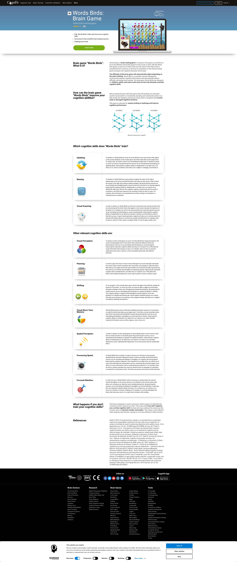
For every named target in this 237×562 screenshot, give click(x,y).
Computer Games (94, 493)
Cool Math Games (153, 530)
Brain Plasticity (72, 499)
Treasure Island (115, 507)
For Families (151, 491)
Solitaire (112, 501)
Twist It (131, 526)
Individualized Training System (157, 513)
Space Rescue (114, 517)
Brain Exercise (152, 511)
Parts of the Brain (73, 495)
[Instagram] (118, 478)
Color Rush (113, 532)
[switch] (95, 558)
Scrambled (113, 526)
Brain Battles (152, 536)
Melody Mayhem (115, 530)
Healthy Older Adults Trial (96, 495)
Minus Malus (133, 517)
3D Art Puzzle (114, 534)
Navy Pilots (92, 497)
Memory (70, 515)
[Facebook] (105, 478)
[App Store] (162, 478)
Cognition (70, 503)
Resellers (150, 505)
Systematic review (94, 507)
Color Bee (132, 501)
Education (151, 497)
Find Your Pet (114, 528)
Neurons (70, 497)
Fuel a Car (132, 513)
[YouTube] (114, 478)
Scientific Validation (52, 3)
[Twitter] (109, 478)
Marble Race (114, 521)
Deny (179, 556)
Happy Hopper (133, 491)
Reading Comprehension (155, 532)
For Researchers (153, 495)
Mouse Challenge (134, 519)
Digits (131, 499)
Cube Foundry (133, 507)
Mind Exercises (152, 519)
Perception (71, 517)
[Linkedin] (122, 478)
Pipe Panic (113, 497)
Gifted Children (152, 534)
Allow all (179, 546)
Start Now (89, 48)
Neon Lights (114, 509)
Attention (70, 519)
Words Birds (133, 532)
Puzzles (131, 495)
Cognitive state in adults (96, 505)
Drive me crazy (114, 511)
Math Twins (132, 515)
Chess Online (114, 491)
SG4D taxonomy (94, 509)
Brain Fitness (71, 501)
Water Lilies (132, 528)
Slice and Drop (133, 524)
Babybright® (152, 503)
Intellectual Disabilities (74, 507)
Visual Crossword (115, 513)
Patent (150, 499)
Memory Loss (72, 505)
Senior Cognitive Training (96, 503)
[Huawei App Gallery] (134, 478)
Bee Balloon (132, 503)
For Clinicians (152, 493)
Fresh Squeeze (133, 509)
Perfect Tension (134, 521)
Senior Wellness (93, 499)
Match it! (113, 515)
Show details (138, 558)
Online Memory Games (154, 528)
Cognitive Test (25, 3)
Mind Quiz (151, 515)
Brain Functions (72, 509)
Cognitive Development (155, 509)
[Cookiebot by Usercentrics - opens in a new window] (54, 558)
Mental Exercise (152, 526)
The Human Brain (73, 491)
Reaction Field (133, 530)
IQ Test (150, 538)
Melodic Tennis (114, 524)
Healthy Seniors (93, 501)
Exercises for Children (154, 507)
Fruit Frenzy (113, 495)
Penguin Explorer (134, 497)
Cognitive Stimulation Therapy (157, 517)
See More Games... (135, 534)
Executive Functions (74, 511)
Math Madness (114, 519)
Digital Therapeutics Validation (98, 491)
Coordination (71, 513)
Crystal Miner (114, 499)
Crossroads (132, 505)
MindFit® (151, 501)
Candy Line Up (133, 493)
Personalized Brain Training (156, 521)
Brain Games (152, 524)
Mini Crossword (115, 493)
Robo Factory (114, 503)
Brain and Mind (72, 493)
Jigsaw (131, 511)
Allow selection (179, 551)
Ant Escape (113, 505)
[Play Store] (148, 478)
